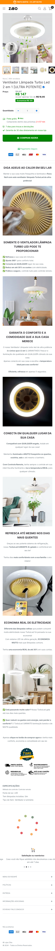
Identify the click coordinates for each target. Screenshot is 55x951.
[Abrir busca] (39, 8)
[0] (50, 8)
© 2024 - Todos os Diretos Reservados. (17, 945)
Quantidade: (8, 110)
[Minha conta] (44, 8)
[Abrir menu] (4, 8)
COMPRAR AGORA (29, 138)
